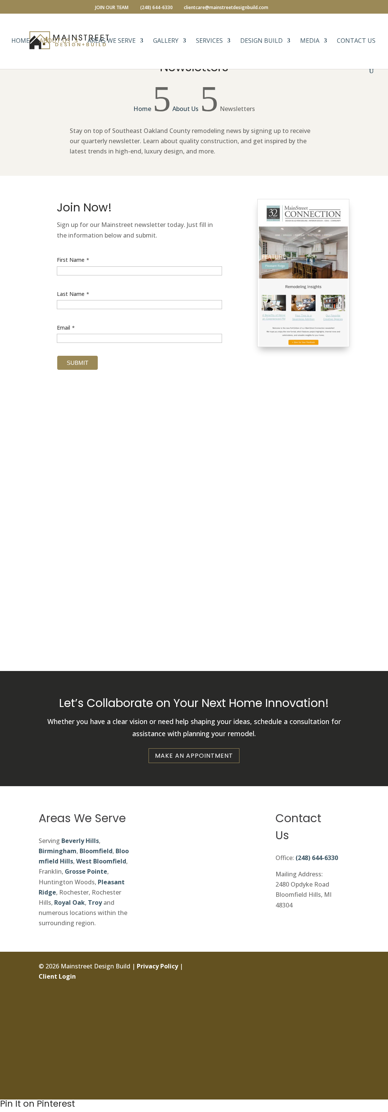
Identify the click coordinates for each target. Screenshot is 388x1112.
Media (309, 41)
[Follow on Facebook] (343, 967)
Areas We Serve (112, 41)
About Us (54, 41)
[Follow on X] (343, 1001)
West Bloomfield (101, 861)
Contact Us (356, 41)
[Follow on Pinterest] (343, 1052)
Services (209, 41)
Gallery (165, 41)
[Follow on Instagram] (343, 984)
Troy (95, 902)
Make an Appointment (194, 755)
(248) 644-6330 (317, 858)
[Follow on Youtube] (343, 1070)
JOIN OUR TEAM (111, 8)
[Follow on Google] (343, 1035)
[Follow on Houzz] (343, 1087)
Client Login (57, 976)
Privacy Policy (157, 966)
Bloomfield (96, 851)
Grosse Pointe (86, 871)
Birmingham (58, 851)
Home (20, 41)
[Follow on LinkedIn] (343, 1018)
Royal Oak (69, 902)
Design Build (261, 41)
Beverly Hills (80, 841)
